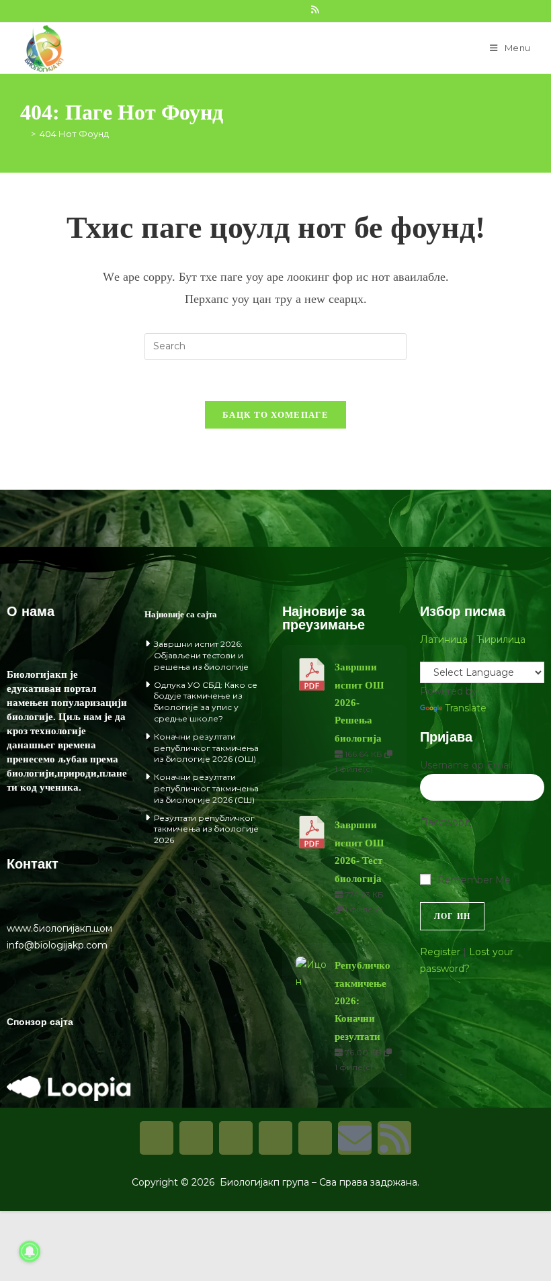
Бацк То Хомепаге (275, 415)
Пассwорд (445, 822)
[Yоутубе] (315, 1138)
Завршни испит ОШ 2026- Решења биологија (359, 703)
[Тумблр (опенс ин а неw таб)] (285, 9)
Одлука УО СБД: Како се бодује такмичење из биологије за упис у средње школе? (205, 701)
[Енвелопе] (355, 1138)
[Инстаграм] (196, 1138)
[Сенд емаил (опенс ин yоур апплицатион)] (328, 9)
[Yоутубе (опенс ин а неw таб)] (299, 9)
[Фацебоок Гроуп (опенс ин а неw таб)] (255, 9)
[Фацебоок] (156, 1138)
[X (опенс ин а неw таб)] (225, 9)
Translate (465, 708)
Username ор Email (466, 765)
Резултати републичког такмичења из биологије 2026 (206, 829)
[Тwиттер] (236, 1138)
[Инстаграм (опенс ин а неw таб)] (270, 9)
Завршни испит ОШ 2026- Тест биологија (359, 851)
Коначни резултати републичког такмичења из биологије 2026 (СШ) (206, 788)
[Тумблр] (275, 1138)
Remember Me (474, 880)
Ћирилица (500, 639)
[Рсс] (394, 1138)
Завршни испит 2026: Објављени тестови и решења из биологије (201, 655)
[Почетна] (23, 133)
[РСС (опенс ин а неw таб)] (315, 9)
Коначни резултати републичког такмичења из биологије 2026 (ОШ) (206, 748)
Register (440, 952)
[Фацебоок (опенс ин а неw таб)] (240, 9)
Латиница (444, 639)
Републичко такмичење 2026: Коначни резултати (362, 1001)
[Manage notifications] (29, 1251)
